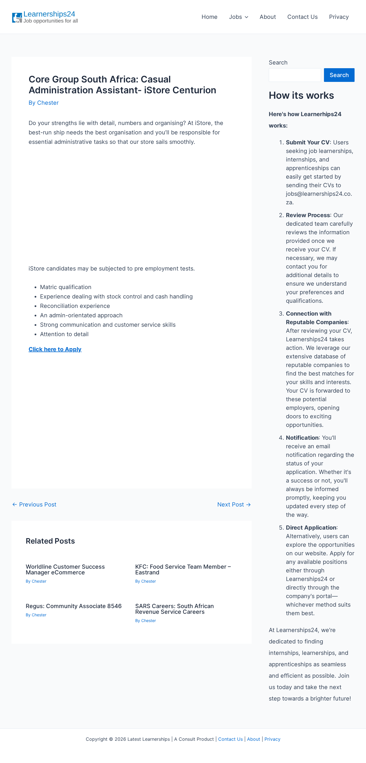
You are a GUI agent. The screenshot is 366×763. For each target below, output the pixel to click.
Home (210, 16)
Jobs (235, 16)
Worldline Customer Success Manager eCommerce (65, 569)
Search (278, 62)
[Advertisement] (131, 215)
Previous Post (34, 504)
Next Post (234, 504)
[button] (245, 16)
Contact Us (302, 16)
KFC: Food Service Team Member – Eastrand (183, 569)
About (268, 16)
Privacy (339, 16)
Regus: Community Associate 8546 (74, 606)
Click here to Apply (55, 349)
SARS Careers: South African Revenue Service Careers (174, 609)
